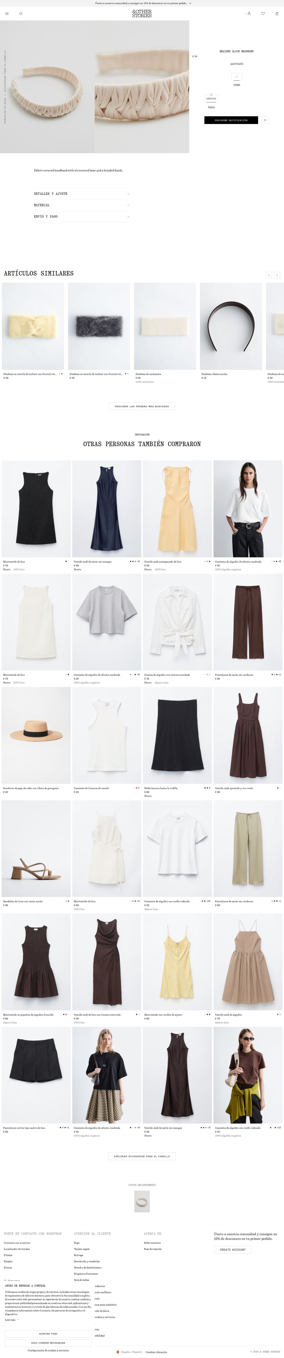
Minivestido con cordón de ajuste (163, 1015)
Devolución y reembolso (87, 1261)
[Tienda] (7, 14)
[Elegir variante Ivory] (237, 76)
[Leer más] (142, 3)
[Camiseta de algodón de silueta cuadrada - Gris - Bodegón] (106, 622)
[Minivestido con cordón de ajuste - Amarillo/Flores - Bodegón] (177, 961)
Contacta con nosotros (17, 1243)
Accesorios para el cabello (5, 71)
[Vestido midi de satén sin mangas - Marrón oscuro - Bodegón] (177, 1075)
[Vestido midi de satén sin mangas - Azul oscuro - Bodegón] (106, 508)
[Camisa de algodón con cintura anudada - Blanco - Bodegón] (177, 622)
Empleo (8, 1261)
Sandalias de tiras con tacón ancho (23, 901)
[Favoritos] (263, 14)
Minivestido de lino (14, 562)
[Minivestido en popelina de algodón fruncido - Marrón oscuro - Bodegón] (36, 961)
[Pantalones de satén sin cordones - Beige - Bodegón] (248, 848)
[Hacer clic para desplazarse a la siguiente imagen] (277, 275)
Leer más (10, 1320)
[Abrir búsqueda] (21, 14)
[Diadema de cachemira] (165, 326)
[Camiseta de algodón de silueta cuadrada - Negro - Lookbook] (106, 1075)
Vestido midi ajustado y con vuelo (234, 788)
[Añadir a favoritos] (265, 120)
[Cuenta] (249, 14)
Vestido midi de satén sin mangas (92, 562)
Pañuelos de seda (5, 110)
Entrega (78, 1255)
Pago (77, 1243)
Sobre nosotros (152, 1243)
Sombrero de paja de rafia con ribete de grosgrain (31, 788)
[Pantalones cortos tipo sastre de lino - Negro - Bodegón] (36, 1075)
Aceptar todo (48, 1334)
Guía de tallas (81, 1280)
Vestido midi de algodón (228, 1015)
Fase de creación (153, 1249)
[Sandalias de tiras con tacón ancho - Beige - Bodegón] (36, 848)
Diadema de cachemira (148, 374)
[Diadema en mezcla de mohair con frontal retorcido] (33, 326)
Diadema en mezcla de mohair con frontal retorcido (31, 374)
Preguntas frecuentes (86, 1274)
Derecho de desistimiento (88, 1267)
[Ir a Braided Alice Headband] (142, 1201)
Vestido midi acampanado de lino (162, 562)
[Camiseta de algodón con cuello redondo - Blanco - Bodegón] (177, 848)
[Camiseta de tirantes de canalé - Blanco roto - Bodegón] (106, 735)
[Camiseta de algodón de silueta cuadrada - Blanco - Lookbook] (248, 508)
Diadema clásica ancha (214, 374)
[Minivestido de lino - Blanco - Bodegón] (36, 622)
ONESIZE (211, 98)
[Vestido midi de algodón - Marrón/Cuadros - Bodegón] (248, 961)
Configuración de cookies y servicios (48, 1350)
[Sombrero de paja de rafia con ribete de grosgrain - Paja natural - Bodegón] (36, 735)
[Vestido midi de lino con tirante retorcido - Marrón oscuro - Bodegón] (106, 961)
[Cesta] (277, 14)
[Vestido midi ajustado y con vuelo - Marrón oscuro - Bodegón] (248, 735)
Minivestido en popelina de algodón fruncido (28, 1015)
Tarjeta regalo (82, 1249)
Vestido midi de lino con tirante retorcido (97, 1015)
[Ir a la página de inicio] (142, 14)
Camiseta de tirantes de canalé (91, 788)
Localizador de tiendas (17, 1249)
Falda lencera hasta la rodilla (161, 788)
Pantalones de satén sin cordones (234, 675)
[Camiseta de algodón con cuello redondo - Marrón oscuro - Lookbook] (248, 1075)
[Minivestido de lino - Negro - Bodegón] (36, 508)
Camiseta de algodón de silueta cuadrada (238, 562)
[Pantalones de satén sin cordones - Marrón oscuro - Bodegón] (248, 622)
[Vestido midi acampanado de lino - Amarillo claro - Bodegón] (177, 508)
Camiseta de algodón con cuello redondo (167, 901)
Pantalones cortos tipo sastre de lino (24, 1128)
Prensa (8, 1267)
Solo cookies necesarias (48, 1343)
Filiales (8, 1255)
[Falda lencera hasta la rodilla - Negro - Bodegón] (177, 735)
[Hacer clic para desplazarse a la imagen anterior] (269, 275)
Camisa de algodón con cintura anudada (167, 675)
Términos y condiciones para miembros (95, 1305)
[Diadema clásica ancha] (231, 326)
